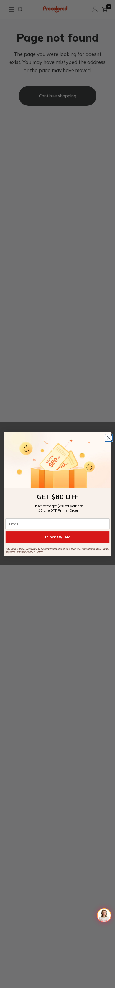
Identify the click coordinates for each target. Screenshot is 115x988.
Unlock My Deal (57, 537)
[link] (57, 460)
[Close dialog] (108, 437)
